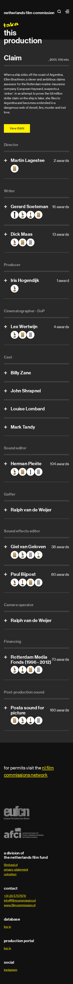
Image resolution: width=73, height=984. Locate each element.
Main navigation (66, 11)
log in (7, 927)
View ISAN (17, 128)
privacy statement (16, 869)
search (60, 11)
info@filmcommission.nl (20, 900)
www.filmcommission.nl (19, 905)
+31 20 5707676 (15, 896)
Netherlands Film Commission (29, 12)
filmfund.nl (11, 865)
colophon (10, 874)
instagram (10, 970)
